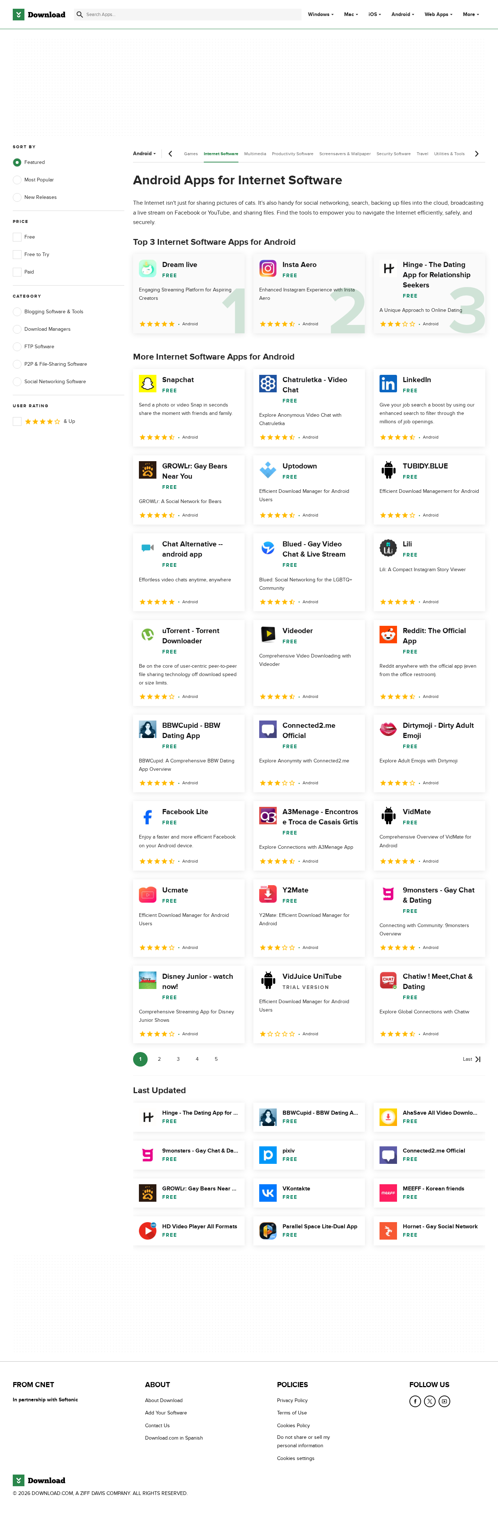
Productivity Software (293, 153)
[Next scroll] (476, 153)
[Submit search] (80, 14)
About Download (164, 1400)
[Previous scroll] (170, 153)
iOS (373, 14)
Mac (349, 14)
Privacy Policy (292, 1400)
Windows (319, 14)
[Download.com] (39, 14)
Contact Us (157, 1425)
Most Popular (39, 180)
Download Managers (47, 329)
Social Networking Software (55, 381)
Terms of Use (292, 1413)
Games (191, 153)
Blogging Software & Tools (53, 312)
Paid (29, 272)
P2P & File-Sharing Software (55, 364)
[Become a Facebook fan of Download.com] (415, 1401)
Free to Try (36, 254)
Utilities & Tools (449, 153)
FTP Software (39, 347)
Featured (34, 162)
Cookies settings (296, 1458)
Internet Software (221, 154)
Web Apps (436, 14)
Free (29, 237)
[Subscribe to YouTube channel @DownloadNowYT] (444, 1401)
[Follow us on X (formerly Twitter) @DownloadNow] (430, 1401)
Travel (422, 153)
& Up (69, 421)
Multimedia (255, 153)
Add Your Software (166, 1413)
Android (401, 14)
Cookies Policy (293, 1425)
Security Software (394, 153)
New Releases (40, 197)
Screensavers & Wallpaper (345, 153)
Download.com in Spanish (174, 1438)
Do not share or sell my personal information (303, 1441)
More (469, 14)
